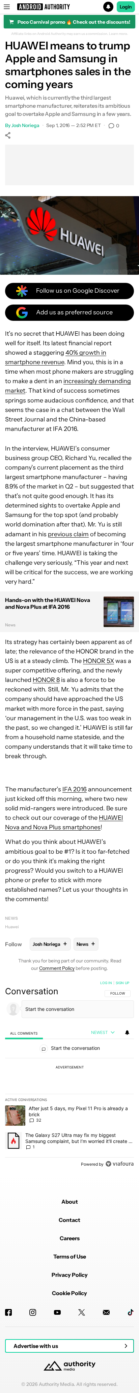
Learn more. (118, 34)
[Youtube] (57, 1312)
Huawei (12, 926)
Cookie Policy (69, 1293)
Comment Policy (57, 968)
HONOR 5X (98, 661)
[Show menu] (6, 7)
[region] (69, 1074)
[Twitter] (81, 1312)
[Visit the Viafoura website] (119, 1164)
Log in (106, 983)
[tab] (24, 1033)
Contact (69, 1220)
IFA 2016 (74, 789)
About (69, 1201)
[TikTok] (130, 1312)
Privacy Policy (70, 1274)
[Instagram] (32, 1312)
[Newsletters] (106, 1312)
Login (126, 7)
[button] (69, 7)
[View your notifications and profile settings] (127, 1032)
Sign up (122, 983)
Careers (70, 1238)
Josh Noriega (25, 125)
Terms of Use (69, 1256)
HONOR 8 (46, 680)
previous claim (68, 534)
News (11, 918)
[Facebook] (8, 1312)
